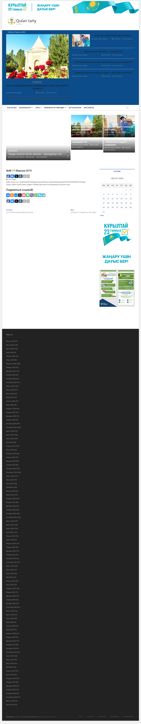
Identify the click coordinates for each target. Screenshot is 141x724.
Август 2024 (10, 431)
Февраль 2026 (11, 364)
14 (121, 199)
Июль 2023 (10, 480)
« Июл (101, 215)
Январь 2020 (10, 637)
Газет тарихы (90, 716)
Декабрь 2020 (11, 596)
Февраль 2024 (11, 453)
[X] (20, 195)
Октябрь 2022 (11, 513)
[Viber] (31, 195)
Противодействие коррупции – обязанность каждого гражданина (103, 62)
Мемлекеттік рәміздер (54, 108)
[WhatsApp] (35, 195)
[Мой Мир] (16, 195)
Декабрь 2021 (11, 551)
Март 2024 (10, 450)
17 (104, 203)
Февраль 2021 (11, 588)
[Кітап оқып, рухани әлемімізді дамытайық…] (81, 40)
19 (113, 203)
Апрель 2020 (10, 626)
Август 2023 (10, 476)
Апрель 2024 (10, 446)
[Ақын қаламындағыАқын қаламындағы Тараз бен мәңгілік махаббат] (37, 56)
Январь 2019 (10, 682)
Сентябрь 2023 (11, 472)
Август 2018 (10, 701)
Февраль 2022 (11, 543)
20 (117, 203)
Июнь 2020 (10, 618)
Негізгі (81, 716)
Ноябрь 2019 (10, 645)
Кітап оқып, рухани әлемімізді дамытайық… (113, 35)
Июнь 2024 (10, 438)
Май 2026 (9, 352)
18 (108, 203)
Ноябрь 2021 (10, 555)
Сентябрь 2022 (11, 517)
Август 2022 (10, 521)
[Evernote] (28, 195)
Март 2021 (10, 585)
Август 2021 (10, 566)
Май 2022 (9, 532)
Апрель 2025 (10, 401)
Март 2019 (10, 675)
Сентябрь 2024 (11, 427)
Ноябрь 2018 (10, 689)
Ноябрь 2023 (10, 465)
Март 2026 (10, 360)
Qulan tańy (26, 20)
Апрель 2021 (10, 581)
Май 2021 (9, 577)
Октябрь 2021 (11, 558)
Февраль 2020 (11, 633)
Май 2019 (9, 667)
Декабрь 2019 (11, 641)
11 (108, 199)
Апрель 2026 (10, 356)
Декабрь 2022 (11, 506)
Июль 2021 (10, 570)
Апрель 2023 (10, 491)
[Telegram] (43, 195)
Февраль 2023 (11, 498)
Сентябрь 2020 (11, 607)
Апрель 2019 (10, 671)
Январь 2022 (10, 547)
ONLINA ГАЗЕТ (102, 716)
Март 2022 (10, 540)
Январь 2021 (10, 592)
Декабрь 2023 (11, 461)
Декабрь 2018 (11, 686)
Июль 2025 (10, 390)
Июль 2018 (10, 704)
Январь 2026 (10, 367)
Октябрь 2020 (11, 603)
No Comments (52, 92)
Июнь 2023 (10, 483)
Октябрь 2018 (11, 693)
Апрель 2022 (10, 536)
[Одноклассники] (12, 195)
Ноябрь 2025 (10, 375)
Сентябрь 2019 (11, 652)
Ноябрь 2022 (10, 510)
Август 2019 (10, 656)
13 (117, 199)
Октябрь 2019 (11, 648)
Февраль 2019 (11, 678)
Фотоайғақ (89, 108)
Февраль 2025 (11, 408)
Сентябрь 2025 (11, 382)
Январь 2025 (10, 412)
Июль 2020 (10, 615)
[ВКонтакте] (8, 195)
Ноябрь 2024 (10, 420)
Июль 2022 (10, 525)
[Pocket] (24, 195)
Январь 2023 (10, 502)
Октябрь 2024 (11, 423)
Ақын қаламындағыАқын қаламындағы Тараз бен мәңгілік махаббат (37, 87)
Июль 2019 (10, 660)
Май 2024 (9, 442)
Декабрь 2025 (11, 371)
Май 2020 (9, 622)
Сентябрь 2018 (11, 697)
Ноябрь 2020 (10, 600)
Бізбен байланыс (114, 716)
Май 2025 (9, 397)
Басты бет (12, 108)
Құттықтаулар (75, 108)
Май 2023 (9, 487)
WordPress (34, 717)
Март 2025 (10, 405)
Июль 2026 (10, 345)
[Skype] (39, 195)
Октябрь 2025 (11, 379)
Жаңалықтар (37, 82)
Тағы (37, 108)
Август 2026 (10, 341)
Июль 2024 (10, 435)
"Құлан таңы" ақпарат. (14, 92)
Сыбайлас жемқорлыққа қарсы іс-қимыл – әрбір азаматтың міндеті (103, 72)
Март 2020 (10, 630)
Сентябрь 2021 (11, 562)
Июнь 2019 (10, 663)
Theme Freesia (26, 717)
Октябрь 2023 (11, 468)
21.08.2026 (41, 92)
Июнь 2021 (10, 573)
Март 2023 (10, 495)
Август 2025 (10, 386)
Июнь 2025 (10, 394)
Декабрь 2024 (11, 416)
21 (121, 203)
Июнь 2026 (10, 349)
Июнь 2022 (10, 528)
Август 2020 (10, 611)
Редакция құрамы (128, 716)
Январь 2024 (10, 457)
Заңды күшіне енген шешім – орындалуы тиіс (103, 51)
